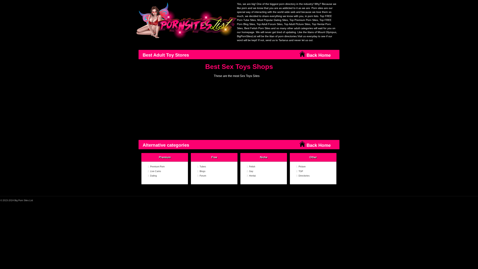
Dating (153, 175)
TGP (301, 171)
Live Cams (155, 171)
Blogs (202, 171)
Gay (251, 171)
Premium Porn (157, 166)
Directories (304, 175)
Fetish (252, 166)
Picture (302, 166)
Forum (203, 175)
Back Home (318, 55)
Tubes (203, 166)
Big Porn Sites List (23, 200)
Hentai (252, 175)
